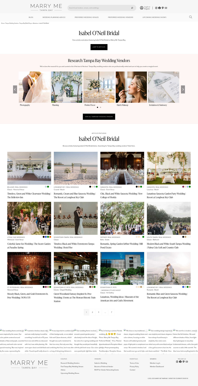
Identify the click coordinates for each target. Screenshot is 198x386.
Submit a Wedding (100, 363)
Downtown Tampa (61, 237)
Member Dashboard (157, 367)
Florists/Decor (90, 105)
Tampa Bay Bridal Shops (25, 23)
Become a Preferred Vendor (103, 367)
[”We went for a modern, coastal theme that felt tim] (185, 341)
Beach (62, 190)
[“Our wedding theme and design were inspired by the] (12, 341)
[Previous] (15, 89)
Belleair (10, 187)
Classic (9, 190)
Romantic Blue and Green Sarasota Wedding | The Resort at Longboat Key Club (167, 295)
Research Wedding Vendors (70, 363)
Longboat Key (59, 187)
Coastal (56, 190)
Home (2, 23)
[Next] (183, 89)
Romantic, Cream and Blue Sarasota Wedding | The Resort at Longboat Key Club (75, 195)
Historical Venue (18, 190)
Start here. (131, 146)
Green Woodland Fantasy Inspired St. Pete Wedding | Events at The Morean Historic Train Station (74, 297)
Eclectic (56, 290)
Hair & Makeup (122, 105)
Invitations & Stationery (158, 105)
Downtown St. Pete (62, 287)
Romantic (150, 290)
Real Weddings (21, 187)
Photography (25, 105)
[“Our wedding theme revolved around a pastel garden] (86, 341)
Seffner (103, 237)
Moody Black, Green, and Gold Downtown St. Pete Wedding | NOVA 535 (27, 295)
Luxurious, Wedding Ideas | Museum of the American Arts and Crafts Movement (119, 298)
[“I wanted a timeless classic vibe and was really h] (37, 341)
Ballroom (156, 240)
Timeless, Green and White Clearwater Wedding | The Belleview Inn (29, 195)
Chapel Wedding (65, 290)
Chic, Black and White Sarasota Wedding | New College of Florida (121, 195)
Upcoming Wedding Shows (70, 373)
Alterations (35, 23)
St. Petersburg (13, 287)
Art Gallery (110, 293)
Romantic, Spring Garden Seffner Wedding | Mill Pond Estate (121, 245)
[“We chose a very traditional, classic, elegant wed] (136, 341)
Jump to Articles (99, 47)
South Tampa (152, 237)
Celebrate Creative (182, 378)
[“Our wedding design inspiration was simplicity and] (160, 341)
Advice (63, 370)
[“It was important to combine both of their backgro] (62, 341)
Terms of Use (134, 363)
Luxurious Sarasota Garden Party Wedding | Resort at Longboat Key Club (166, 195)
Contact (132, 370)
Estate (107, 240)
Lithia (9, 237)
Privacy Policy (134, 367)
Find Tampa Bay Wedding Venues (72, 367)
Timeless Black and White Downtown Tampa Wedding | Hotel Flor (74, 245)
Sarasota (104, 187)
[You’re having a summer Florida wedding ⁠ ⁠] (111, 341)
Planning (55, 105)
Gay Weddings (19, 237)
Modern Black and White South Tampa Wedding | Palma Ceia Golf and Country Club (169, 245)
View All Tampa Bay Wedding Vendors (99, 116)
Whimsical (10, 240)
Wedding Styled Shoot (111, 290)
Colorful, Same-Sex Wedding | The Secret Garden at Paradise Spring (29, 245)
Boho (102, 240)
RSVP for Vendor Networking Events (106, 370)
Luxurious (150, 190)
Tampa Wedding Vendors (11, 23)
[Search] (132, 7)
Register (147, 9)
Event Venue (110, 190)
